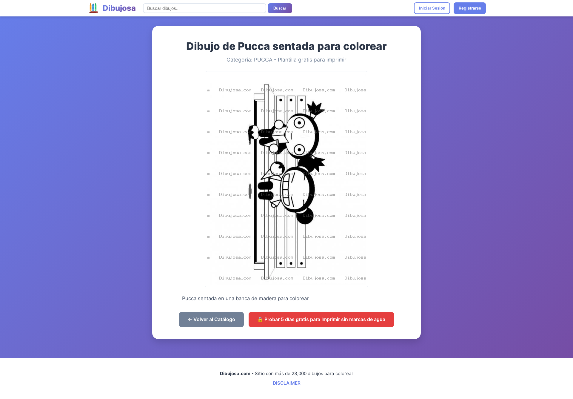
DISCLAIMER (287, 383)
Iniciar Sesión (432, 8)
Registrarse (470, 8)
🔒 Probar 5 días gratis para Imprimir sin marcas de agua (321, 319)
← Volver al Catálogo (211, 319)
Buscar (279, 8)
